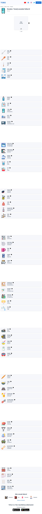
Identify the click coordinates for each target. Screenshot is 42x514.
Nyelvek (2, 6)
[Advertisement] (21, 41)
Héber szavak (6, 6)
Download (39, 2)
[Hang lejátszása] (11, 50)
